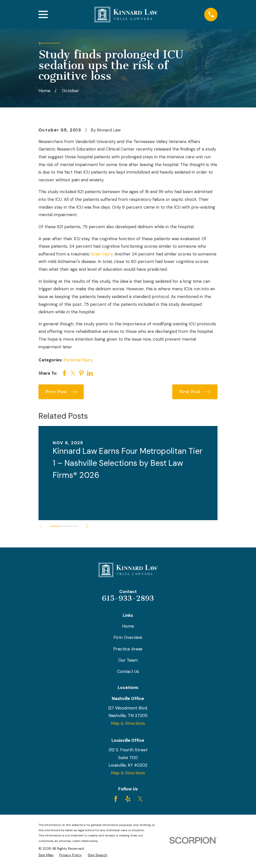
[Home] (126, 14)
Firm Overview (128, 637)
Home (128, 626)
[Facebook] (116, 799)
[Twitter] (140, 799)
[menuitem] (46, 855)
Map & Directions (128, 723)
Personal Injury (78, 360)
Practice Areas (127, 649)
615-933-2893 (128, 598)
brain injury (101, 254)
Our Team (128, 660)
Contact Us (128, 671)
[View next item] (87, 526)
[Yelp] (128, 799)
